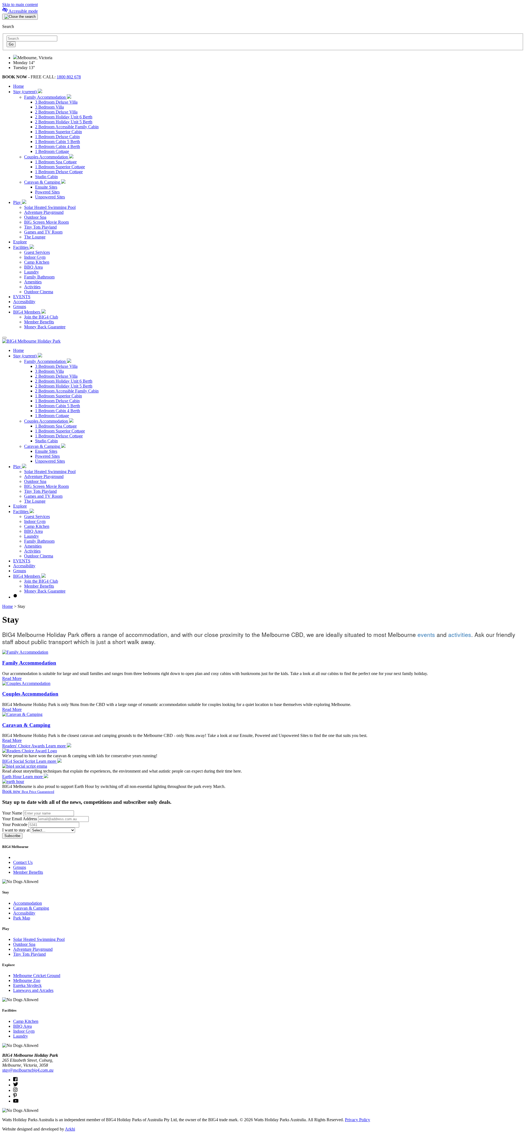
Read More (12, 678)
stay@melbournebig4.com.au (27, 1070)
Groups (19, 867)
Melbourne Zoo (26, 980)
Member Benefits (28, 872)
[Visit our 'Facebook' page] (15, 1079)
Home (7, 606)
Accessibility (24, 913)
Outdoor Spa (24, 944)
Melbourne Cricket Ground (36, 975)
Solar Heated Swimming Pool (39, 939)
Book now (28, 791)
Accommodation (27, 903)
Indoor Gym (24, 1031)
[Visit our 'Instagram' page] (15, 1090)
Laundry (20, 1036)
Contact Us (23, 862)
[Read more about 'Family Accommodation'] (25, 652)
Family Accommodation (29, 663)
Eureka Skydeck (27, 985)
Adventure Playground (33, 949)
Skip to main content (20, 4)
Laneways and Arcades (33, 990)
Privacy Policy (357, 1119)
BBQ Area (22, 1026)
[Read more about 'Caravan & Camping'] (22, 714)
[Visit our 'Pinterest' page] (15, 1096)
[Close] (20, 17)
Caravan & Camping (26, 725)
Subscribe (12, 836)
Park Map (21, 918)
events (426, 634)
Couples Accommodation (30, 694)
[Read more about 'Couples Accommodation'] (26, 683)
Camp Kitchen (25, 1021)
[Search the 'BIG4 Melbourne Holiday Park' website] (15, 597)
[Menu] (4, 337)
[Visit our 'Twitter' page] (15, 1085)
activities (459, 634)
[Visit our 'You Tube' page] (15, 1101)
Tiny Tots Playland (29, 954)
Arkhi (70, 1129)
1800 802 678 (69, 77)
